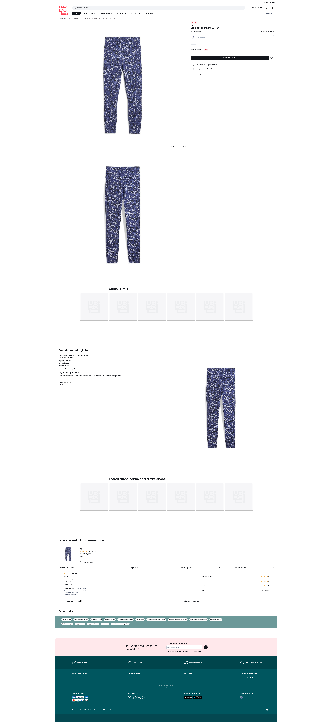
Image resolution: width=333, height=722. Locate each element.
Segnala (196, 601)
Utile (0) (187, 601)
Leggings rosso (80, 624)
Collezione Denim (136, 13)
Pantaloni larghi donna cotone (178, 620)
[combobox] (149, 568)
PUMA (192, 25)
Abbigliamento (77, 18)
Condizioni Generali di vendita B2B (83, 709)
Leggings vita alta (93, 624)
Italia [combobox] (270, 710)
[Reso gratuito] (272, 75)
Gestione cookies (119, 709)
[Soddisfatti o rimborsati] (230, 75)
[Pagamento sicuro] (272, 79)
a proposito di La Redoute (79, 674)
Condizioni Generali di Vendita (66, 709)
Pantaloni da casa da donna (198, 620)
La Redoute (62, 18)
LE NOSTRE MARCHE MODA (246, 677)
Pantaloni (87, 18)
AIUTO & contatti (188, 674)
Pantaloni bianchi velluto (125, 620)
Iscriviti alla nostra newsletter (177, 644)
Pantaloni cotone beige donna (156, 620)
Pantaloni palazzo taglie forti (120, 624)
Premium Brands (121, 13)
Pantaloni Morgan (67, 624)
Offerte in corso (97, 709)
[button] (272, 8)
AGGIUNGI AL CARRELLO (230, 58)
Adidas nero (105, 624)
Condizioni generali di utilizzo (132, 709)
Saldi (85, 13)
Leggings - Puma (110, 620)
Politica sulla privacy (108, 709)
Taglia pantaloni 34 (216, 620)
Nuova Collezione (106, 13)
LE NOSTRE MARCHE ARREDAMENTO (248, 674)
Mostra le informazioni (166, 685)
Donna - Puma (66, 620)
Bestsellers (149, 13)
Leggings (94, 18)
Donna (69, 18)
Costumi (93, 13)
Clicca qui (185, 651)
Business (269, 13)
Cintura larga (140, 620)
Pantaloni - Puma (96, 620)
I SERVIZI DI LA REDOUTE (134, 674)
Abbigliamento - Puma (81, 620)
